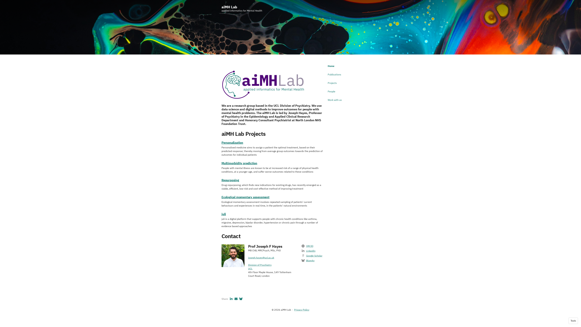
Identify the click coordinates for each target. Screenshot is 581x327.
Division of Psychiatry (260, 264)
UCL (250, 268)
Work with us (335, 99)
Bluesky (310, 260)
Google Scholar (314, 255)
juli (224, 214)
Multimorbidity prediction (239, 163)
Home (331, 66)
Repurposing (230, 180)
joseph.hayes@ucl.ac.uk (261, 257)
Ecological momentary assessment (245, 197)
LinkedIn (310, 250)
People (331, 91)
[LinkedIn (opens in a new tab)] (231, 298)
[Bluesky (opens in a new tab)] (240, 298)
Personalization (232, 142)
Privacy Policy (301, 309)
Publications (334, 74)
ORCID (309, 246)
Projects (332, 82)
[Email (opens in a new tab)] (236, 298)
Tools (573, 321)
